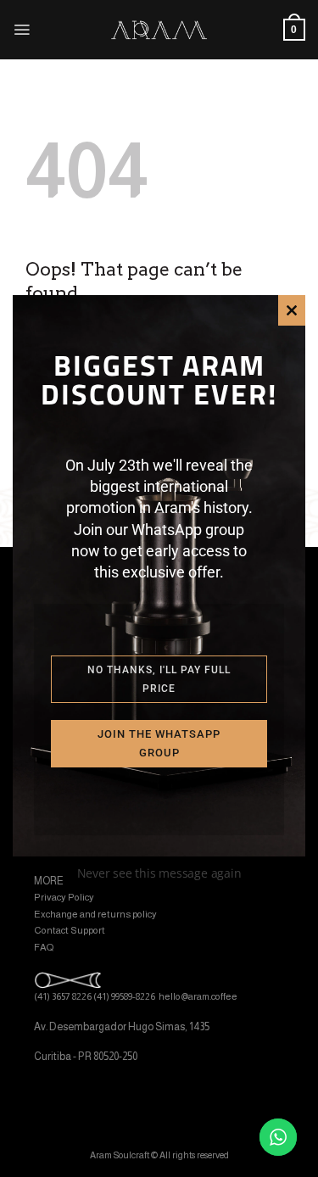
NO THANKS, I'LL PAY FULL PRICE (159, 679)
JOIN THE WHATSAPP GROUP (159, 743)
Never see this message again (159, 873)
